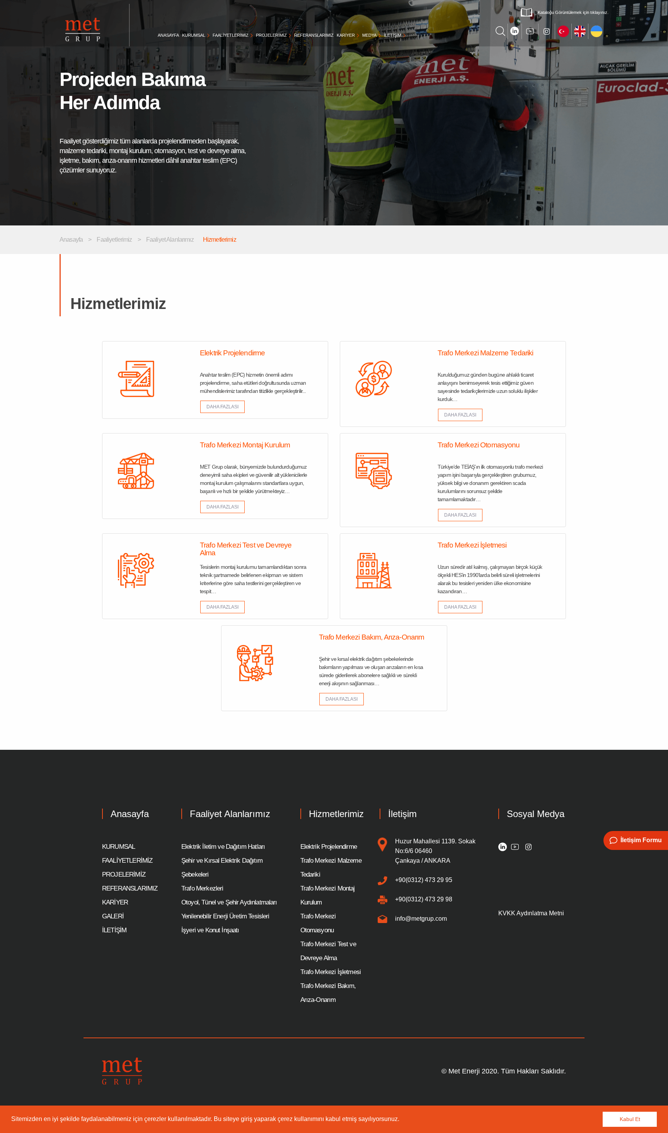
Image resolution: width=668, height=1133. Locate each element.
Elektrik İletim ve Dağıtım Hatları (223, 846)
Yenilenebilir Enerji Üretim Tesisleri (225, 916)
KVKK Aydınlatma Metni (531, 913)
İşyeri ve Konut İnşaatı (210, 930)
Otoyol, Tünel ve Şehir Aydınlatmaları (229, 902)
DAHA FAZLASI (222, 407)
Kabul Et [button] (630, 1119)
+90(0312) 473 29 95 (423, 880)
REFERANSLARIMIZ (314, 35)
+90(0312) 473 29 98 (423, 899)
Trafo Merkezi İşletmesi (330, 972)
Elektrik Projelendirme (328, 846)
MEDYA (369, 35)
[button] (402, 1120)
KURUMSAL (193, 35)
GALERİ (113, 916)
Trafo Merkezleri (202, 888)
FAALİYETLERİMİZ (231, 35)
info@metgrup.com (421, 918)
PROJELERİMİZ (271, 35)
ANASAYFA (168, 35)
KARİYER (346, 35)
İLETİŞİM (392, 35)
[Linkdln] (502, 846)
